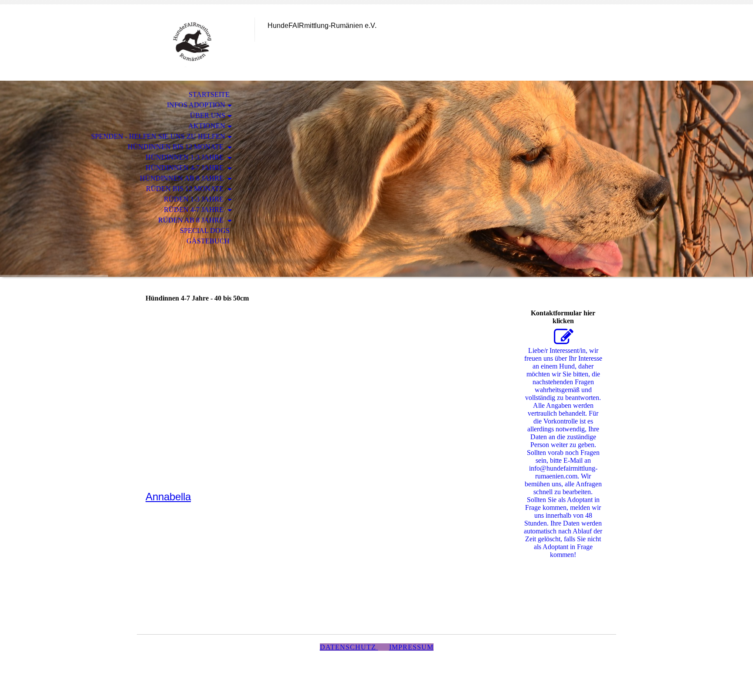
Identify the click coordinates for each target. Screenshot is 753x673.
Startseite (209, 94)
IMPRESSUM (411, 647)
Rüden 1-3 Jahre (194, 199)
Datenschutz (349, 647)
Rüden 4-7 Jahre (194, 209)
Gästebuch (208, 241)
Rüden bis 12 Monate (185, 188)
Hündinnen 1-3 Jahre (185, 157)
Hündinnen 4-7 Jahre (185, 167)
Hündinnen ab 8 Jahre (182, 178)
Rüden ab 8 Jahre (191, 220)
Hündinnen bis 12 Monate (176, 146)
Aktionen (206, 126)
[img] (195, 42)
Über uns (207, 115)
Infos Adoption (196, 105)
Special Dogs (205, 230)
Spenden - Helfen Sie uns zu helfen (158, 136)
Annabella (168, 496)
